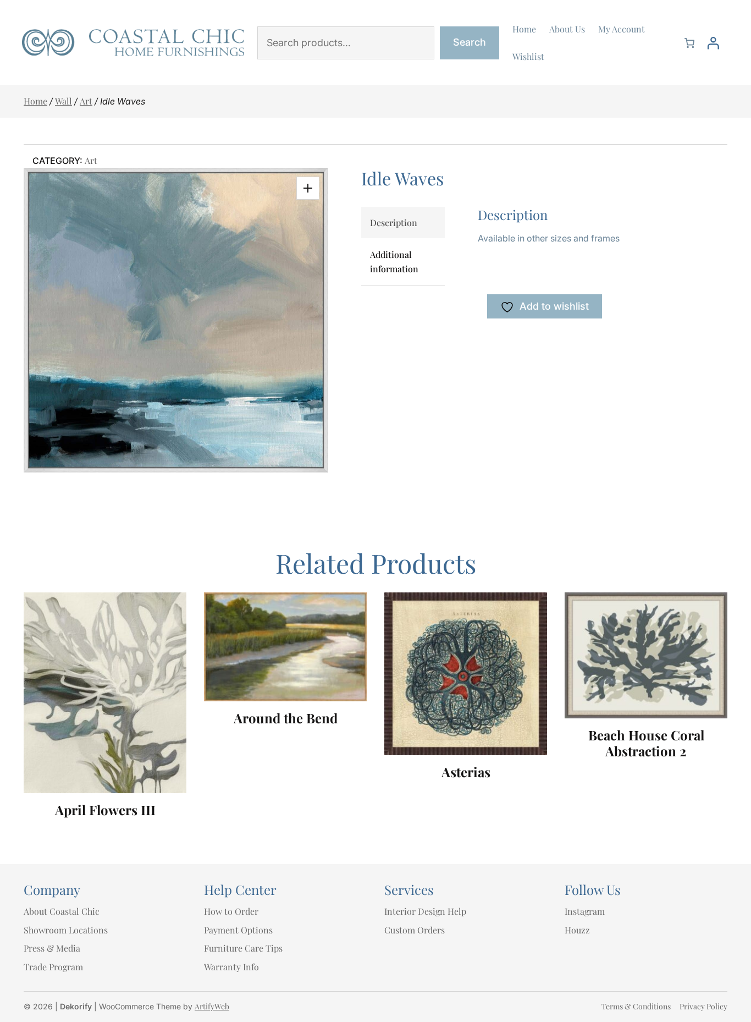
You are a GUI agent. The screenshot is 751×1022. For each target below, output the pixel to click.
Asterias (465, 772)
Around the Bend (286, 718)
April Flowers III (105, 810)
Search (469, 42)
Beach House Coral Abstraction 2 (646, 743)
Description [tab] (393, 222)
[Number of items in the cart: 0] (689, 43)
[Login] (713, 42)
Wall (63, 101)
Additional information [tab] (394, 261)
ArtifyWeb (212, 1006)
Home (35, 101)
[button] (307, 188)
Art (86, 101)
